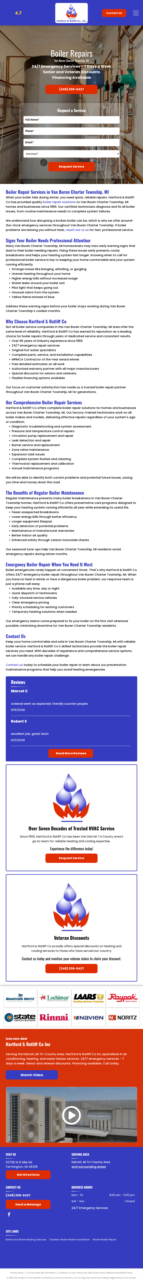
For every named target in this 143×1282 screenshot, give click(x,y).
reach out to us (77, 230)
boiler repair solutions (59, 202)
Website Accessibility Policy (120, 1272)
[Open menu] (136, 13)
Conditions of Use (66, 1272)
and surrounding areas (89, 1167)
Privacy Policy (17, 1272)
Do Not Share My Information (42, 1272)
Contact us (14, 665)
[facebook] (9, 1215)
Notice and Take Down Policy (91, 1272)
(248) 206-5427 (18, 1195)
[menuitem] (27, 1239)
